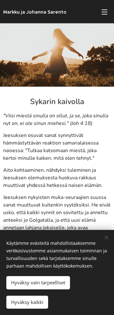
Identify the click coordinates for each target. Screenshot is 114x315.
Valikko (104, 11)
